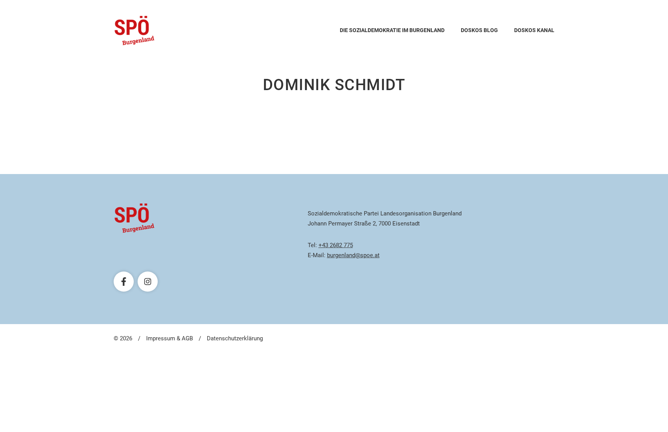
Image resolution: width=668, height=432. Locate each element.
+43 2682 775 (336, 245)
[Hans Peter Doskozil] (134, 30)
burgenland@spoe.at (353, 255)
